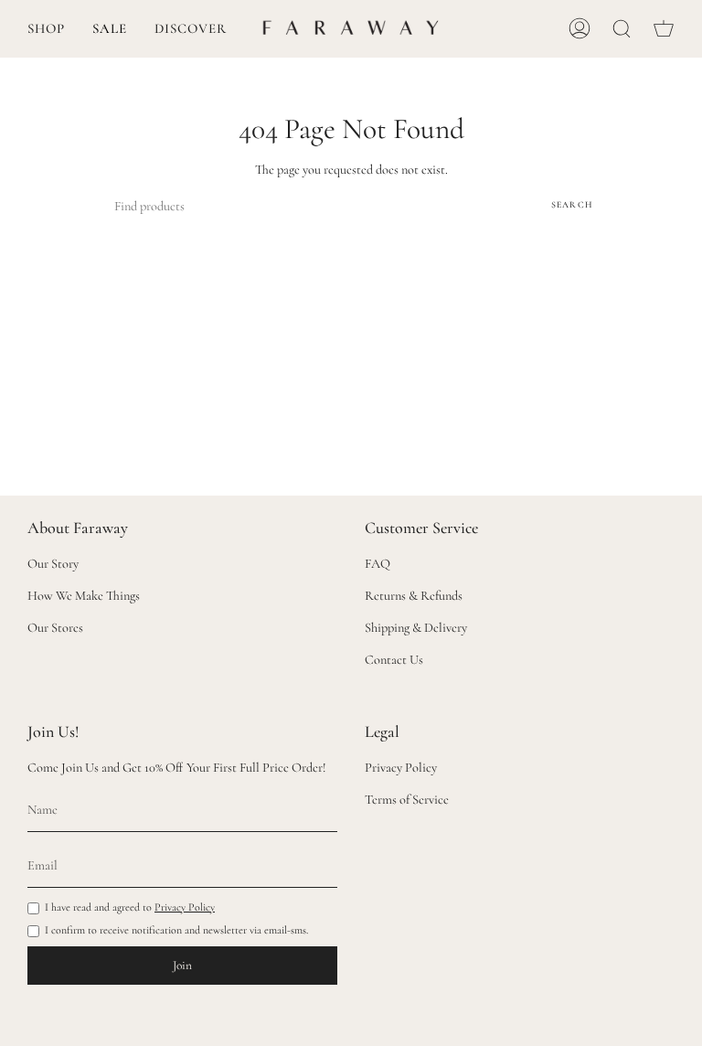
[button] (46, 28)
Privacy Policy (184, 907)
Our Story (53, 563)
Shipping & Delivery (416, 627)
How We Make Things (83, 595)
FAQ (377, 563)
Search (572, 204)
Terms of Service (407, 799)
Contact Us (394, 659)
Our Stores (55, 627)
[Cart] (664, 28)
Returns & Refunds (414, 595)
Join (182, 965)
